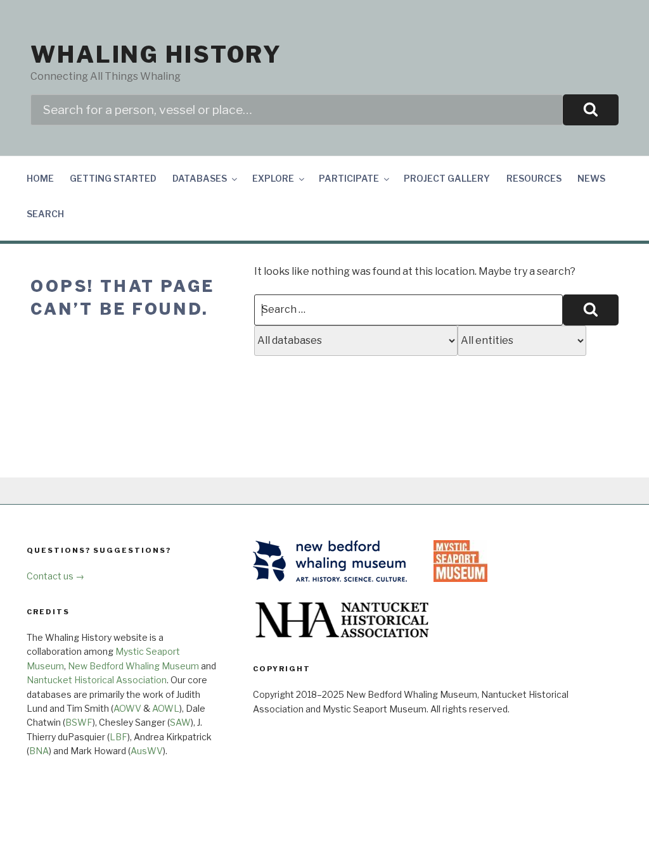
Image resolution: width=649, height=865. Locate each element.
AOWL (165, 708)
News (591, 178)
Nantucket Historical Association (97, 679)
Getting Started (113, 178)
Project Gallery (447, 178)
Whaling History (156, 54)
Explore (273, 178)
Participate (349, 178)
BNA (39, 750)
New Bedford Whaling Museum (133, 665)
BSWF (79, 722)
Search (45, 213)
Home (40, 178)
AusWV (147, 750)
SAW (180, 722)
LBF (118, 736)
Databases (199, 178)
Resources (534, 178)
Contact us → (55, 576)
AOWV (127, 708)
